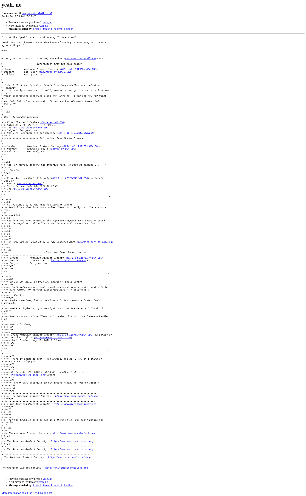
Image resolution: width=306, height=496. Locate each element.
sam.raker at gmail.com (80, 58)
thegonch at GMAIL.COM (37, 13)
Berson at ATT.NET (30, 183)
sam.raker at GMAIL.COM (55, 72)
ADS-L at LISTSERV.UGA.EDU (78, 69)
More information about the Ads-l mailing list (26, 492)
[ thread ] (47, 28)
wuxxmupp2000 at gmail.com (27, 374)
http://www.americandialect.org (76, 396)
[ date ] (37, 28)
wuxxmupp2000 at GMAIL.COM (53, 337)
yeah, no (47, 22)
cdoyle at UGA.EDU (52, 122)
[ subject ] (57, 28)
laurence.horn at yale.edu (95, 242)
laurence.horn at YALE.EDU (68, 260)
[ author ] (69, 28)
